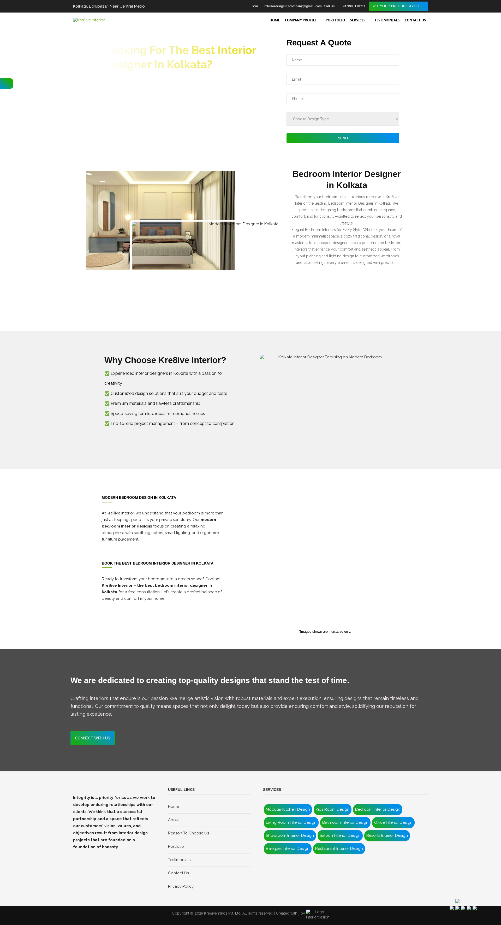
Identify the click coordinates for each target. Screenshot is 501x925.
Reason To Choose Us (188, 833)
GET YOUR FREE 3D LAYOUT (397, 6)
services (357, 20)
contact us (415, 20)
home (275, 20)
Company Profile (301, 20)
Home (173, 806)
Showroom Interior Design (290, 835)
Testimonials (179, 859)
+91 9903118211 (352, 6)
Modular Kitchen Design (288, 809)
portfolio (335, 20)
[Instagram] (85, 854)
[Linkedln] (93, 854)
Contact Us (178, 873)
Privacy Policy (181, 886)
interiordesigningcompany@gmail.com (292, 6)
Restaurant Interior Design (339, 848)
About (174, 819)
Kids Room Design (332, 809)
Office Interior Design (393, 822)
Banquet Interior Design (287, 848)
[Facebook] (76, 854)
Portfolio (176, 846)
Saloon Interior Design (340, 835)
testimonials (386, 20)
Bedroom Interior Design (377, 809)
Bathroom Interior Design (345, 822)
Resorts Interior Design (387, 835)
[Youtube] (101, 854)
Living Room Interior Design (291, 822)
